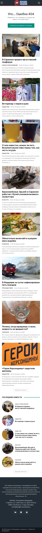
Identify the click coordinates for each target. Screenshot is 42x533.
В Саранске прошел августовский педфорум (24, 407)
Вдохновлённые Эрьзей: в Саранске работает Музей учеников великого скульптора (20, 194)
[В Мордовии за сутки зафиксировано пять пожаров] (21, 268)
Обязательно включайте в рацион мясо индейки (25, 463)
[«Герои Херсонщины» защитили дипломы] (21, 354)
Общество (5, 107)
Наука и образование (10, 65)
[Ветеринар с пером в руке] (21, 89)
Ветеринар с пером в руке (15, 103)
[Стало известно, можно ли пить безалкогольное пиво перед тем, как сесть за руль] (21, 131)
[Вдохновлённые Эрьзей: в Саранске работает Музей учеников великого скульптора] (21, 177)
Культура (5, 200)
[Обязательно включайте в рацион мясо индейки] (21, 224)
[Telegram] (21, 512)
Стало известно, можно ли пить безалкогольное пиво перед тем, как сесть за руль (20, 147)
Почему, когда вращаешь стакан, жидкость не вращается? (19, 327)
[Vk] (15, 512)
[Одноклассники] (27, 512)
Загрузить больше (20, 390)
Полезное (5, 244)
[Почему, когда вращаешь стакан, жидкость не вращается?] (21, 312)
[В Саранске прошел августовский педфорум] (21, 45)
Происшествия (7, 288)
